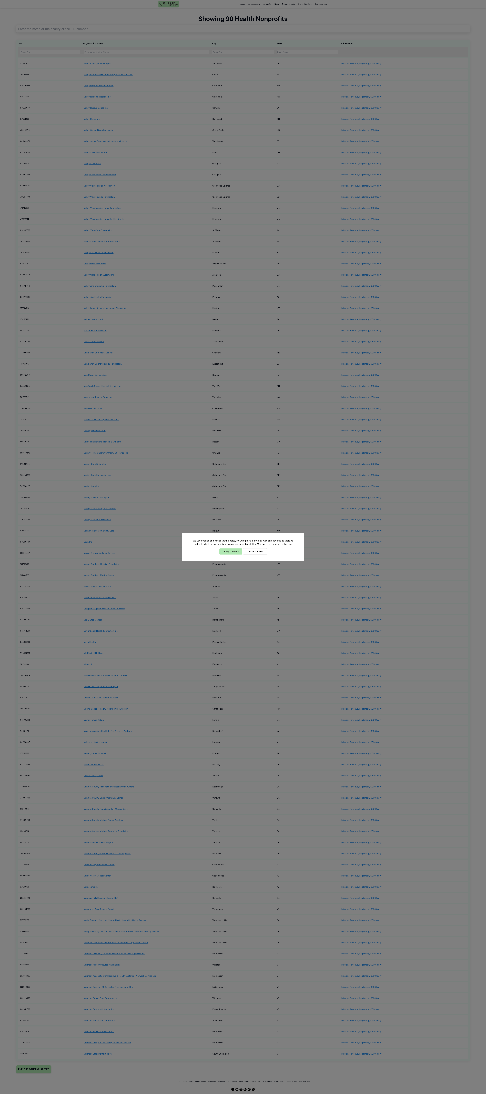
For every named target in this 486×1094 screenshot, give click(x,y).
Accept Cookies (231, 551)
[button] (243, 547)
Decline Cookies (255, 551)
